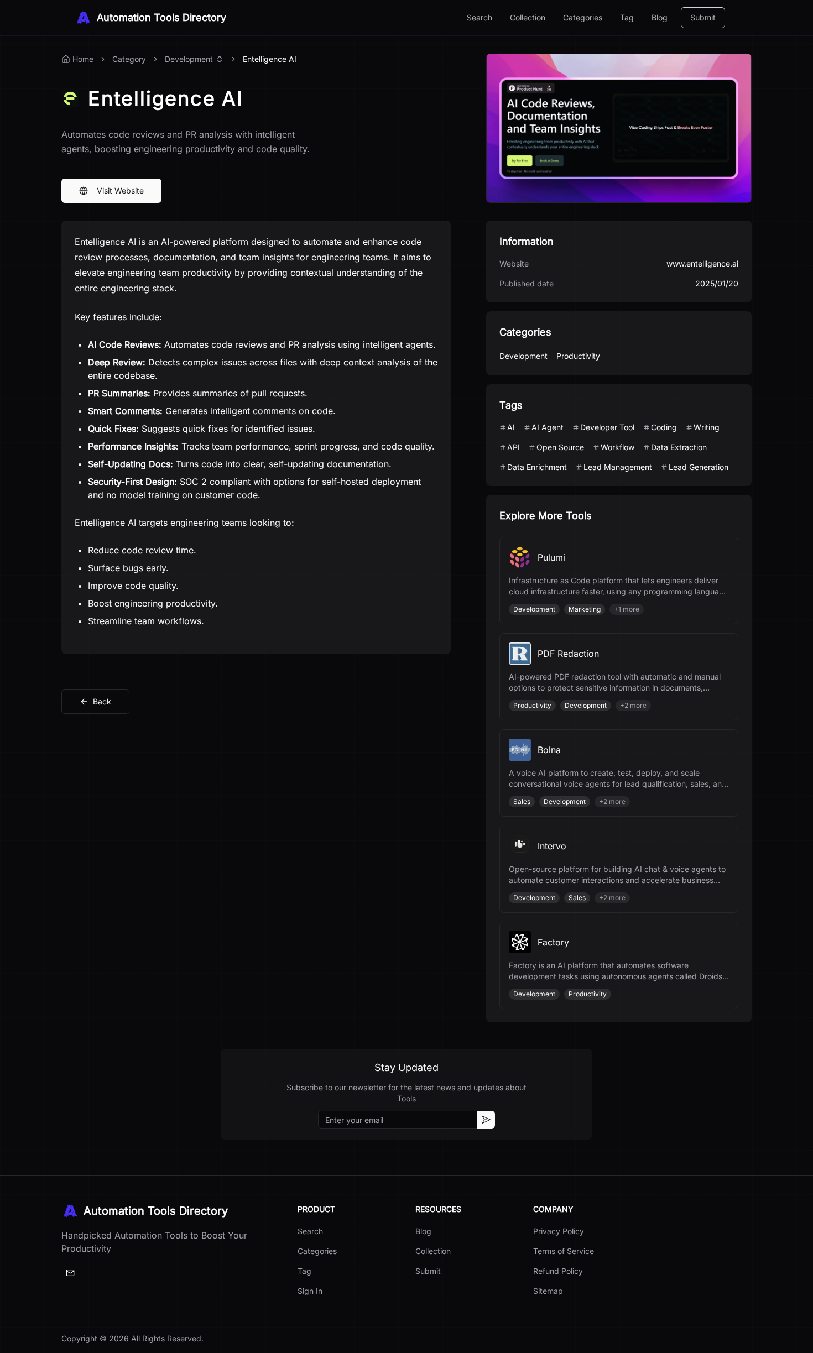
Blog (660, 17)
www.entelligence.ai (702, 263)
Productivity (578, 356)
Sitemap (548, 1290)
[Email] (70, 1273)
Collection (527, 17)
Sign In (310, 1290)
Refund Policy (558, 1271)
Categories (582, 17)
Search (479, 17)
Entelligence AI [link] (269, 59)
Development (189, 59)
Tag (627, 17)
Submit (703, 17)
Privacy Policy (558, 1231)
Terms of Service (563, 1251)
